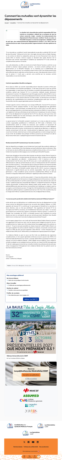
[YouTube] (33, 442)
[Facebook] (28, 442)
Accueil (7, 23)
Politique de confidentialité (31, 446)
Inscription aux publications (31, 375)
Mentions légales (17, 446)
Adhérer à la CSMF (30, 299)
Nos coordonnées (44, 446)
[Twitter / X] (24, 442)
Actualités (13, 23)
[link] (35, 451)
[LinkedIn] (38, 442)
